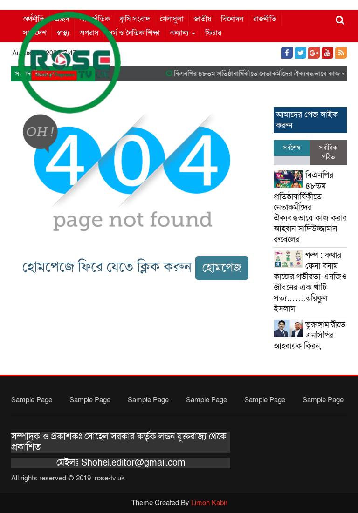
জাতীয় (202, 19)
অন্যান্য (180, 33)
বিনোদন (232, 19)
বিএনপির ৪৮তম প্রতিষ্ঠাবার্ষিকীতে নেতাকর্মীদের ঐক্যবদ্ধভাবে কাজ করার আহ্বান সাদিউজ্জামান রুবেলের (310, 207)
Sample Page (31, 400)
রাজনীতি (264, 19)
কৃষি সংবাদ (135, 19)
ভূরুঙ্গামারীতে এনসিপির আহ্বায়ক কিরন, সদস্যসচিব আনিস (309, 340)
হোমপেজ (221, 268)
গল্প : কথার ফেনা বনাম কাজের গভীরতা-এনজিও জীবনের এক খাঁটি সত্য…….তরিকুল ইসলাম (310, 282)
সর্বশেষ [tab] (291, 147)
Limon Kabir (209, 502)
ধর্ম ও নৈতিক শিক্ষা (134, 33)
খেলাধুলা (172, 19)
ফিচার (213, 33)
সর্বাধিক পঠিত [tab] (328, 152)
